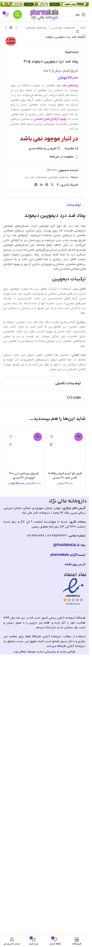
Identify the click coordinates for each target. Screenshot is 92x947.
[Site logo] (44, 14)
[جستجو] (17, 14)
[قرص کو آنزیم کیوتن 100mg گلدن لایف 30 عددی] (65, 591)
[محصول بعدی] (5, 27)
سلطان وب (20, 934)
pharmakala (59, 837)
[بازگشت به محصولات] (10, 27)
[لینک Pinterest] (46, 185)
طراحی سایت (67, 934)
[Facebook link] (57, 185)
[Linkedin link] (41, 185)
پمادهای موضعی (36, 28)
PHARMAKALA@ (66, 827)
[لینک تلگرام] (36, 185)
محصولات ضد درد (36, 177)
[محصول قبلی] (16, 27)
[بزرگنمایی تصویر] (77, 31)
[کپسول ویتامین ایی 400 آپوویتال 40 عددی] (24, 591)
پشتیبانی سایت (46, 934)
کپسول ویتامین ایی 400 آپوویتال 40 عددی (24, 758)
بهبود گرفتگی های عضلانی (50, 119)
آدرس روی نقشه (75, 847)
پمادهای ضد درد (67, 85)
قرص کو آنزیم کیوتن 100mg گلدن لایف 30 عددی (65, 758)
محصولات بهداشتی (63, 28)
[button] (51, 444)
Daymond (71, 52)
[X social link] (52, 185)
